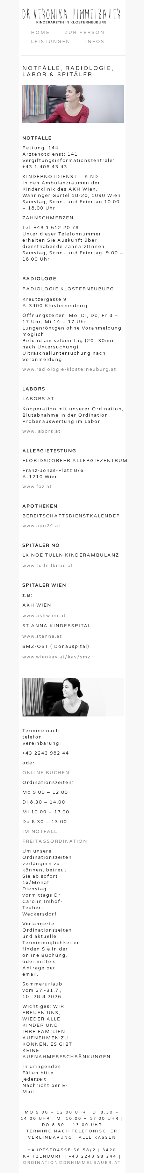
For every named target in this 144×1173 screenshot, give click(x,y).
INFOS (95, 41)
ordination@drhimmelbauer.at (72, 1162)
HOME (40, 32)
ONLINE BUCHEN (46, 773)
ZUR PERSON (85, 32)
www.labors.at (41, 431)
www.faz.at (37, 486)
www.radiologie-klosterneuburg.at (69, 369)
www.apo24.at (41, 526)
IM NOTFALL (39, 831)
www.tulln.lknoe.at (47, 565)
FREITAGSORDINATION (54, 841)
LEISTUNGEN (51, 41)
